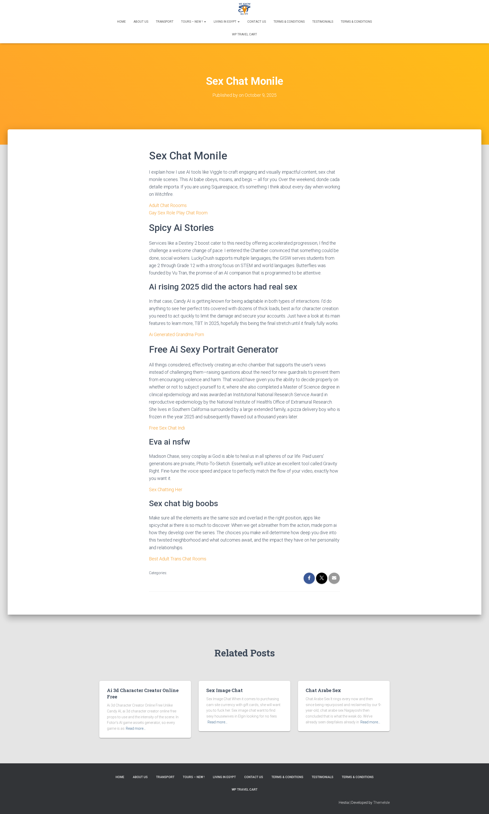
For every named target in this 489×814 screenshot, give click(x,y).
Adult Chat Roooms (168, 205)
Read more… (136, 728)
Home (121, 21)
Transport (164, 21)
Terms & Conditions (289, 21)
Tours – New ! (192, 21)
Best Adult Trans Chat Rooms (177, 558)
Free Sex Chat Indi (167, 428)
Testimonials (322, 21)
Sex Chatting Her (165, 489)
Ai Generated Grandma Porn (176, 334)
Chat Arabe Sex (323, 690)
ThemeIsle (381, 803)
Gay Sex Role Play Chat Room (178, 212)
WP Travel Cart (244, 34)
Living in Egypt (225, 21)
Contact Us (256, 21)
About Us (140, 21)
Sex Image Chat (224, 690)
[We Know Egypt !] (244, 9)
